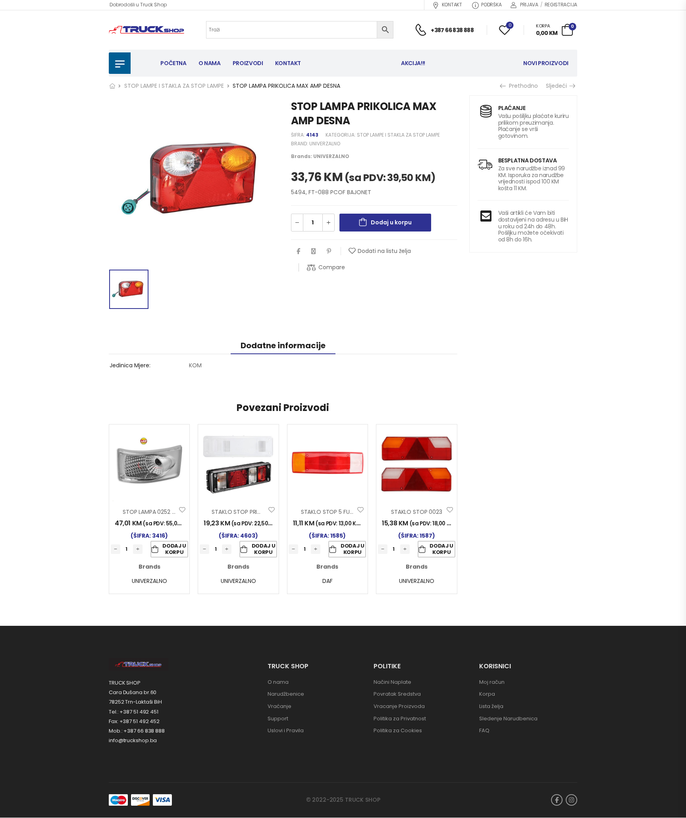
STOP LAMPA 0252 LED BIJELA (160, 512)
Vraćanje (279, 706)
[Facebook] (298, 251)
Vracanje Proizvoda (399, 706)
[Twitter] (313, 251)
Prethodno (521, 86)
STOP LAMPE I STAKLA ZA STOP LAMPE (174, 86)
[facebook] (557, 800)
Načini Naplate (392, 682)
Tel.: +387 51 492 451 (133, 712)
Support (278, 718)
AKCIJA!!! (413, 63)
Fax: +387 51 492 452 (134, 721)
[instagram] (571, 800)
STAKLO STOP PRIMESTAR (244, 512)
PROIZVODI (248, 63)
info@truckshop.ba (133, 740)
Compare (331, 267)
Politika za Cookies (398, 730)
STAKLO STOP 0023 (416, 512)
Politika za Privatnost (400, 718)
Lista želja (491, 706)
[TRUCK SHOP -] (146, 30)
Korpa (487, 694)
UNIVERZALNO (324, 143)
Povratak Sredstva (397, 694)
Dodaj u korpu (391, 222)
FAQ (484, 730)
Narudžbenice (286, 694)
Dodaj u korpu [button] (174, 549)
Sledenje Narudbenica (508, 718)
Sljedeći (557, 86)
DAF (327, 581)
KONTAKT (452, 4)
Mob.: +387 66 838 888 (137, 731)
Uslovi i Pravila (286, 730)
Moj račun (492, 682)
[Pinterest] (329, 251)
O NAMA (209, 63)
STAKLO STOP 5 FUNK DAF (334, 512)
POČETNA (173, 63)
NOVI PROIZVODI (545, 63)
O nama (278, 682)
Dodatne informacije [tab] (283, 345)
